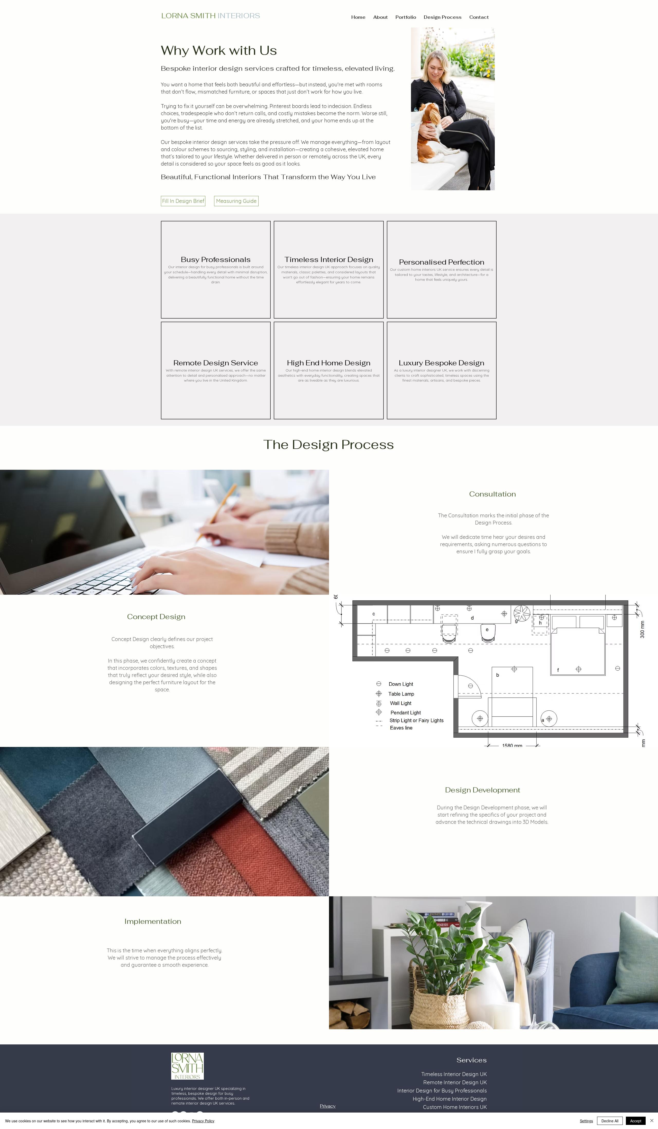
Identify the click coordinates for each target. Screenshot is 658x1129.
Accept (635, 1120)
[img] (216, 270)
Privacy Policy (203, 1120)
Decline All (609, 1120)
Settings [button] (586, 1120)
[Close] (652, 1121)
